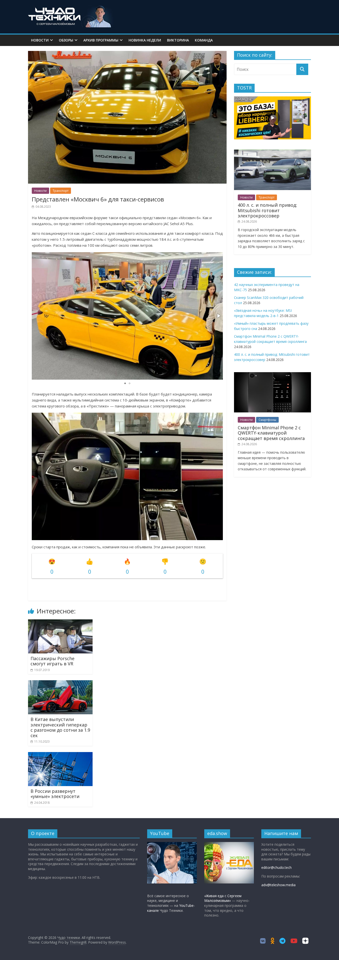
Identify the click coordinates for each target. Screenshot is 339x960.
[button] (218, 316)
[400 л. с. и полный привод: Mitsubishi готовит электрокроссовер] (272, 152)
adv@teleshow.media (278, 884)
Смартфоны (267, 420)
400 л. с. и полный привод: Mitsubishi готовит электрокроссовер (267, 210)
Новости (40, 40)
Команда (204, 40)
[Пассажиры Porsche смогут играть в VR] (60, 622)
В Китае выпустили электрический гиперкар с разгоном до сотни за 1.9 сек (60, 727)
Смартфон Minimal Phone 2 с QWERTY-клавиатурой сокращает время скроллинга (271, 433)
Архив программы (100, 40)
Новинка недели (145, 40)
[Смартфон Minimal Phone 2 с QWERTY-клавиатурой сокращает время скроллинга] (272, 374)
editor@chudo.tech (276, 867)
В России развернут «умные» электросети (55, 794)
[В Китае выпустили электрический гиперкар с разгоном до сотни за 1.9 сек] (60, 683)
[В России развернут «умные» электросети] (60, 755)
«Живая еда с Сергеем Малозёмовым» (222, 898)
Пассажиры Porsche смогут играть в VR (52, 661)
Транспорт (60, 191)
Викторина (178, 40)
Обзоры (66, 40)
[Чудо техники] (71, 8)
